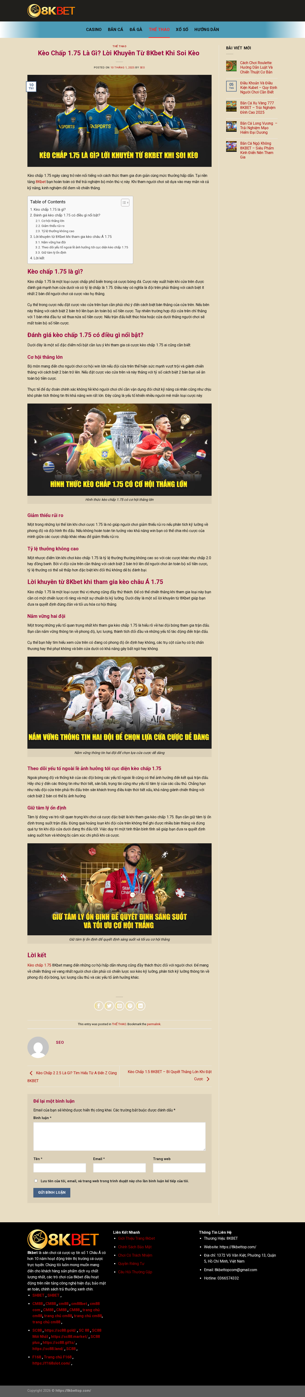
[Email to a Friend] (119, 1006)
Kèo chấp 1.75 (39, 965)
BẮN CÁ (115, 29)
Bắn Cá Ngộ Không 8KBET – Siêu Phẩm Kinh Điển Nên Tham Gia (257, 150)
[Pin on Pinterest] (130, 1006)
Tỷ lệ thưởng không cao (57, 231)
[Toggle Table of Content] (122, 203)
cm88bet (79, 1303)
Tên (37, 1159)
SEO (142, 67)
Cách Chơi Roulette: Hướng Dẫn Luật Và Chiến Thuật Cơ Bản (256, 67)
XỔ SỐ (182, 29)
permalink (153, 1024)
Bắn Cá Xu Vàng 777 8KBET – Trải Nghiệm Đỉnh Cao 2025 (257, 107)
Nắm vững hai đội (53, 242)
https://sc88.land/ (47, 1348)
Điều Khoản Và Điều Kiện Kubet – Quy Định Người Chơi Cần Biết (258, 87)
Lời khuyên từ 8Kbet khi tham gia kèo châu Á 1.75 (73, 237)
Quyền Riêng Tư (131, 1263)
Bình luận (42, 1118)
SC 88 (84, 1330)
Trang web (162, 1159)
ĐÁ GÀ (136, 29)
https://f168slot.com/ (51, 1363)
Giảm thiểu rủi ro (53, 226)
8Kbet (41, 181)
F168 (36, 1357)
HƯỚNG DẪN (206, 29)
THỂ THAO (159, 29)
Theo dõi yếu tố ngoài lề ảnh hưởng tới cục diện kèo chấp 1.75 (84, 247)
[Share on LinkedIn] (140, 1006)
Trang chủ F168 (57, 1357)
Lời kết (39, 258)
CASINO (94, 29)
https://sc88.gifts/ (59, 1342)
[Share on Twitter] (109, 1006)
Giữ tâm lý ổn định (53, 252)
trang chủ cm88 (58, 1316)
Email (99, 1159)
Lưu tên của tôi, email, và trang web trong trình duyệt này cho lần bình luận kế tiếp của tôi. (115, 1181)
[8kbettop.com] (51, 10)
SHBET (38, 1295)
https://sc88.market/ (69, 1336)
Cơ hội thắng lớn (52, 221)
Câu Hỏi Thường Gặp (135, 1272)
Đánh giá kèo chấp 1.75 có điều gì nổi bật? (67, 215)
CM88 (37, 1303)
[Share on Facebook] (99, 1006)
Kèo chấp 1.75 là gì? (50, 209)
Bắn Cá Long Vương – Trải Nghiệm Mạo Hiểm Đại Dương (258, 128)
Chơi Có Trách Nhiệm (135, 1255)
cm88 (63, 1303)
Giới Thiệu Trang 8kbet (136, 1238)
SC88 (37, 1330)
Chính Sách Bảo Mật (135, 1247)
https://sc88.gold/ (60, 1330)
